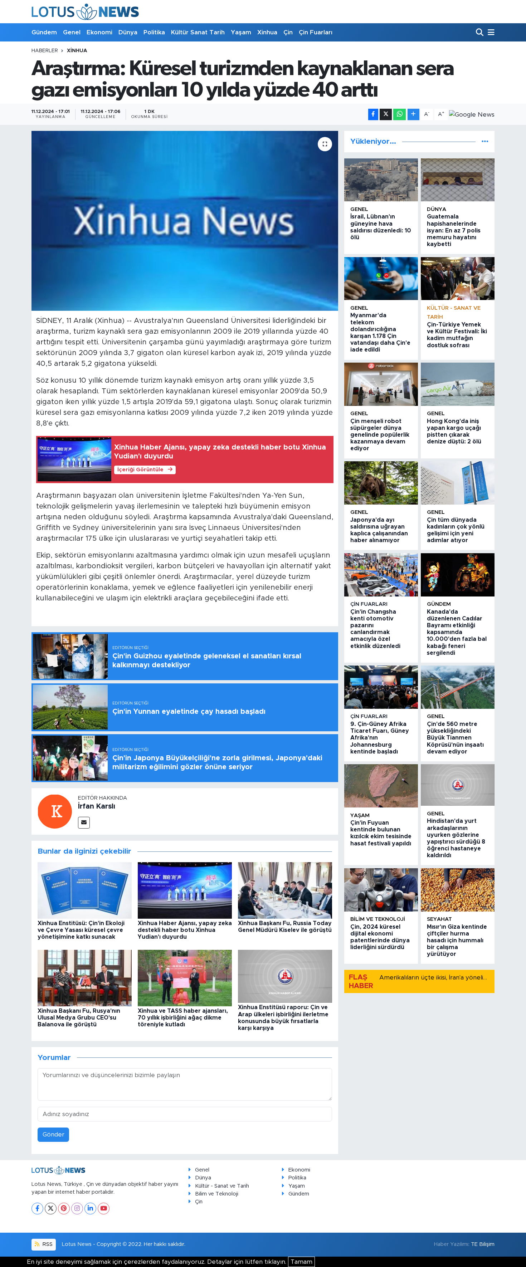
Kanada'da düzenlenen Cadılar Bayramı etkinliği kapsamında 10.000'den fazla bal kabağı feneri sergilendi (457, 632)
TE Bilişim (483, 1244)
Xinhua (267, 32)
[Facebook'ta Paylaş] (373, 115)
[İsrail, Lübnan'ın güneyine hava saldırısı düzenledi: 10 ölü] (381, 180)
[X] (51, 1208)
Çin (288, 32)
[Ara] (480, 32)
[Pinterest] (64, 1208)
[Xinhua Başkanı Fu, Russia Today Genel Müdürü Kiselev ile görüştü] (285, 890)
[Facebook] (37, 1208)
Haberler (44, 50)
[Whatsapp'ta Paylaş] (399, 115)
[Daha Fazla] (413, 115)
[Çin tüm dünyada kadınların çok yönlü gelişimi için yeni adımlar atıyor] (458, 483)
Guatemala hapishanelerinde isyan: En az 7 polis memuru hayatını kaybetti (454, 230)
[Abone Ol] (472, 114)
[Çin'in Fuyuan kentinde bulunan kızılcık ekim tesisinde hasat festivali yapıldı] (381, 785)
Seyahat (439, 919)
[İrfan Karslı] (55, 811)
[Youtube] (103, 1208)
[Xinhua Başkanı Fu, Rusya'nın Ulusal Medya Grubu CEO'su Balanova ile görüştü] (85, 977)
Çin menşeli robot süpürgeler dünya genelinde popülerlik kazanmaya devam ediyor (379, 435)
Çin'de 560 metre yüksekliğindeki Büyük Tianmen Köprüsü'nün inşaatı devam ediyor (455, 738)
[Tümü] (485, 141)
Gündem (44, 32)
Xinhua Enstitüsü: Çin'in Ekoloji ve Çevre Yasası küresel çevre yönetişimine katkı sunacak (81, 930)
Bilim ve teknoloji (377, 919)
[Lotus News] (85, 11)
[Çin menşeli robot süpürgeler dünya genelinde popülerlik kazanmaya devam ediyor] (381, 384)
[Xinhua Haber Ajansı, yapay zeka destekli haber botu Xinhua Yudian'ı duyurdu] (185, 890)
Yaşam (241, 32)
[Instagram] (77, 1208)
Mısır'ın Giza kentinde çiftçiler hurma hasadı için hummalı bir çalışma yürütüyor (457, 940)
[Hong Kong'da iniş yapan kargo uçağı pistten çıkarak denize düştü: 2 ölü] (458, 384)
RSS (47, 1244)
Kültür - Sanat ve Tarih (222, 1186)
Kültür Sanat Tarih (198, 32)
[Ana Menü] (490, 32)
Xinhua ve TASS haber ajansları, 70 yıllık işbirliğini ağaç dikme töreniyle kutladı (183, 1017)
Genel (72, 32)
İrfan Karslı (96, 806)
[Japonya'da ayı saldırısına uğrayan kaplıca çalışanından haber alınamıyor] (381, 483)
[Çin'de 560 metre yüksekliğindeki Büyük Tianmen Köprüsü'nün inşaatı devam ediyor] (458, 687)
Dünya (127, 32)
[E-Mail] (84, 823)
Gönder (53, 1134)
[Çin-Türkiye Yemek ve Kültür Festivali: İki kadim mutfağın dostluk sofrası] (458, 278)
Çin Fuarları (315, 32)
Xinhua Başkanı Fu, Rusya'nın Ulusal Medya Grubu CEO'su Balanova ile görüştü (79, 1017)
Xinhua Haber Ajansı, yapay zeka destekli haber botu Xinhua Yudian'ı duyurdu (185, 930)
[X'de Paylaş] (386, 115)
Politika (154, 32)
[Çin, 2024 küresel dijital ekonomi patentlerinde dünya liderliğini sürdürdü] (381, 890)
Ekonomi (99, 32)
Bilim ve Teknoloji (216, 1194)
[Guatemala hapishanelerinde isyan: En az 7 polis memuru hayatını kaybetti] (458, 180)
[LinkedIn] (90, 1208)
